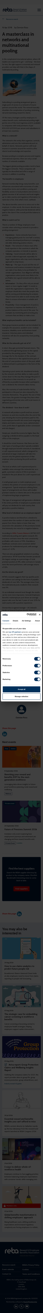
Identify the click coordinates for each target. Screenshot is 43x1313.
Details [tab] (15, 621)
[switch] (37, 665)
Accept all (21, 689)
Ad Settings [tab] (26, 621)
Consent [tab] (6, 621)
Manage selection (21, 696)
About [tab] (37, 621)
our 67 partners (15, 632)
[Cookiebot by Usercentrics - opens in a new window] (27, 614)
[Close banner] (39, 614)
